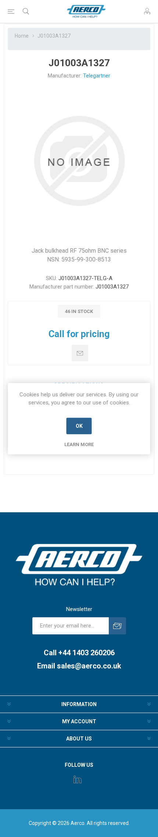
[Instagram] (77, 779)
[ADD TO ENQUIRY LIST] (80, 353)
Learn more (79, 444)
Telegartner (96, 75)
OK (79, 426)
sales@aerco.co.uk (89, 665)
